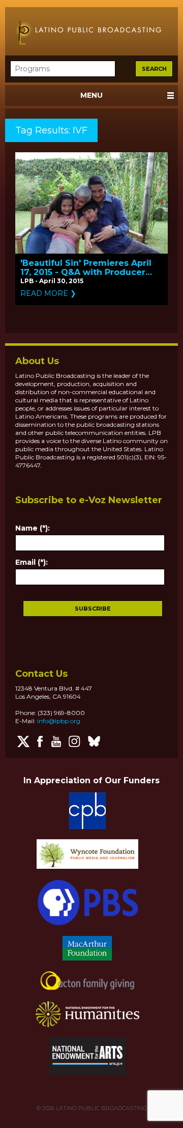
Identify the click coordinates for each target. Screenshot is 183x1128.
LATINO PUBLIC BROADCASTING (100, 1108)
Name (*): (32, 528)
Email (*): (31, 562)
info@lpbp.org (58, 721)
